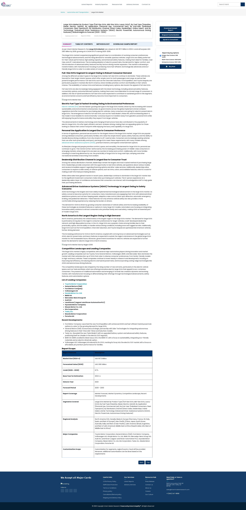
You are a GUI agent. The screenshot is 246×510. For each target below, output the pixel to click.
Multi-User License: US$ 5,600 (171, 59)
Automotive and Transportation (78, 12)
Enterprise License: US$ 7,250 (171, 62)
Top (148, 462)
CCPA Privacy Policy (109, 481)
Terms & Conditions (109, 488)
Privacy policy (107, 491)
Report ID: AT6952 (85, 35)
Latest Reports (86, 4)
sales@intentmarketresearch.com (177, 489)
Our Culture (149, 494)
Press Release (149, 481)
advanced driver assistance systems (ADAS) (78, 143)
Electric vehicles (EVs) (70, 107)
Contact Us (146, 4)
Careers (148, 491)
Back (141, 462)
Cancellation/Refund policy (112, 494)
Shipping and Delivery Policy (112, 497)
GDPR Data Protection (110, 484)
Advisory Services (132, 4)
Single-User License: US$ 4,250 (170, 56)
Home (63, 12)
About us (148, 488)
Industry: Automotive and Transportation (105, 35)
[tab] (66, 44)
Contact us (149, 484)
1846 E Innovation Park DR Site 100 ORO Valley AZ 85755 (174, 485)
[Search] (243, 4)
